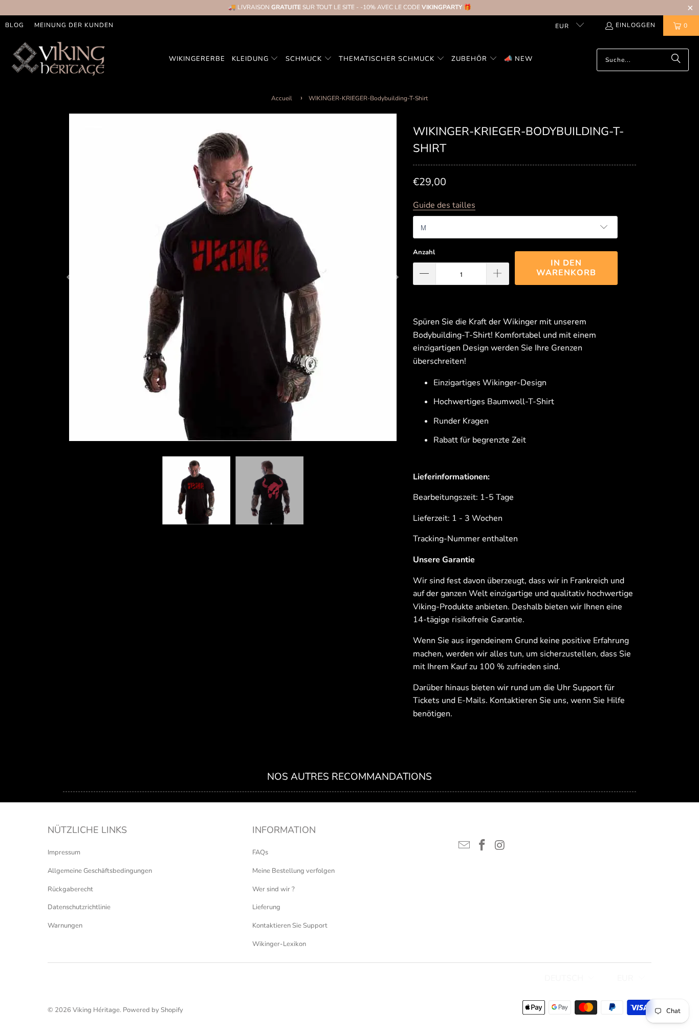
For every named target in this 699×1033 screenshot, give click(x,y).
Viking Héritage (96, 1010)
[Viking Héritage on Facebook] (482, 845)
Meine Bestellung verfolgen (293, 870)
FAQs (260, 852)
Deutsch (563, 978)
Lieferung (266, 907)
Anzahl (424, 252)
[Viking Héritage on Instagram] (500, 845)
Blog (14, 25)
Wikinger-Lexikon (279, 944)
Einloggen (636, 25)
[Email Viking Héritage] (464, 845)
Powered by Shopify (153, 1010)
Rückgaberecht (70, 889)
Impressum (64, 852)
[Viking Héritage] (57, 59)
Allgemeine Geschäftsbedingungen (100, 870)
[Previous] (70, 277)
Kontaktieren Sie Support (289, 925)
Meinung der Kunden (74, 25)
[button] (255, 60)
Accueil (281, 98)
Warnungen (65, 925)
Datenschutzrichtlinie (79, 907)
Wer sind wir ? (273, 889)
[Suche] (676, 60)
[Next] (395, 277)
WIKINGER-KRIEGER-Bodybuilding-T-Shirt (368, 98)
